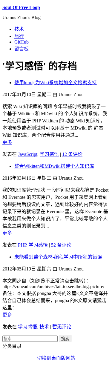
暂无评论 (61, 326)
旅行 (19, 36)
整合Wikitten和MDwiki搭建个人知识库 (54, 166)
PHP (22, 244)
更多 (7, 142)
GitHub (21, 41)
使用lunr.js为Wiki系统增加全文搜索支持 (55, 82)
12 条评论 (72, 154)
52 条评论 (61, 244)
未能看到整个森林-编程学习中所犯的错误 (58, 256)
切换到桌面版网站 (56, 358)
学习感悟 (49, 154)
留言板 (21, 48)
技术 (19, 29)
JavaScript (27, 154)
